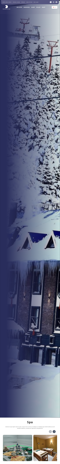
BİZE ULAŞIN (36, 2)
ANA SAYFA (19, 7)
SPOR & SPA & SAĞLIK (7, 2)
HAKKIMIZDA (27, 7)
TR (53, 7)
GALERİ (33, 7)
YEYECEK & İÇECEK (16, 2)
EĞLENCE (23, 2)
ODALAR (38, 7)
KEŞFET (43, 7)
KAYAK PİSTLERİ (29, 2)
